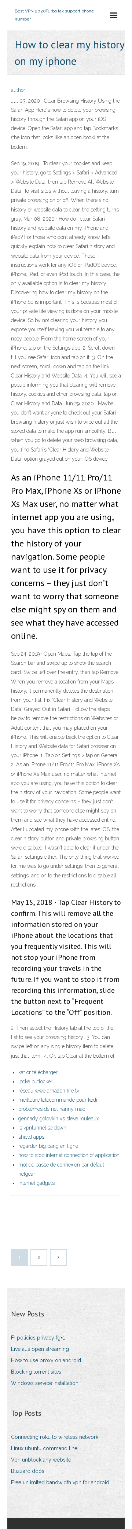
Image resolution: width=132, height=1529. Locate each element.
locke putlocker (35, 1081)
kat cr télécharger (38, 1072)
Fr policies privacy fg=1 (38, 1338)
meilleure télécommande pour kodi (57, 1100)
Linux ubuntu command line (44, 1448)
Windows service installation (44, 1383)
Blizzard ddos (27, 1471)
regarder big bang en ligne (48, 1146)
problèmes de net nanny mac (51, 1109)
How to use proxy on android (46, 1360)
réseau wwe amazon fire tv (48, 1091)
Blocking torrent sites (36, 1372)
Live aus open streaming (40, 1349)
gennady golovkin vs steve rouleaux (58, 1118)
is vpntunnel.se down (42, 1128)
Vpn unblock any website (41, 1460)
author (18, 90)
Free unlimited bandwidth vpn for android (60, 1482)
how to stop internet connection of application (69, 1155)
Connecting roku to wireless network (54, 1437)
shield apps (31, 1137)
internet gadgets (36, 1183)
